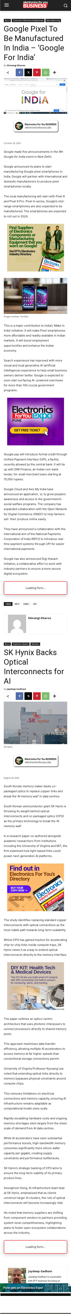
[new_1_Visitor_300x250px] (35, 444)
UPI (35, 603)
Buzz (7, 20)
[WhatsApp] (45, 72)
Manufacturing (53, 20)
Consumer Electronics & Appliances (28, 20)
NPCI (17, 603)
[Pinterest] (37, 72)
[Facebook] (19, 72)
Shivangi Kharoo (16, 65)
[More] (55, 72)
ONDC (26, 603)
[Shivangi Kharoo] (17, 624)
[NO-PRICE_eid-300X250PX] (35, 270)
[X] (28, 72)
